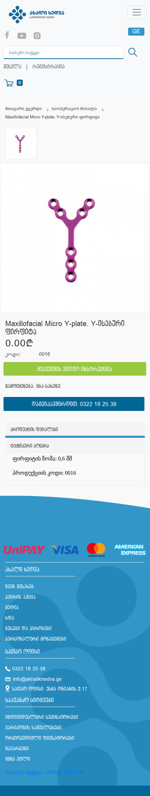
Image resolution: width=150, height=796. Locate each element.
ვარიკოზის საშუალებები (33, 727)
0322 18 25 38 (98, 404)
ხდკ (9, 618)
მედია (12, 607)
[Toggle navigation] (137, 12)
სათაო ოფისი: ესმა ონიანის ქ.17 (49, 689)
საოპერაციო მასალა (74, 108)
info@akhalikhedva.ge (37, 679)
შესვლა (12, 66)
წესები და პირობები (28, 628)
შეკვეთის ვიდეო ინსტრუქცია (74, 370)
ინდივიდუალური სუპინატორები (41, 717)
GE (136, 31)
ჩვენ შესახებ (19, 586)
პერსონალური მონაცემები (35, 639)
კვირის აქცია (20, 597)
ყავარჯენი (17, 748)
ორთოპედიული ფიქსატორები (39, 738)
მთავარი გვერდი (23, 108)
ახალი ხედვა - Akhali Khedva (44, 772)
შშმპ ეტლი (17, 759)
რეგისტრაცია (48, 66)
